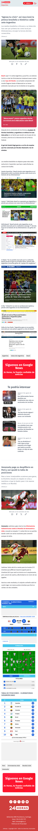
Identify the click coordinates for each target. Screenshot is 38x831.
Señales (28, 3)
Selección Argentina (17, 356)
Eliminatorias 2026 (14, 766)
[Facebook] (17, 64)
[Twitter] (21, 64)
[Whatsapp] (12, 64)
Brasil (28, 356)
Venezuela (5, 769)
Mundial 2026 (26, 766)
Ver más (5, 125)
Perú (3, 766)
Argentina (5, 356)
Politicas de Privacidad (19, 824)
